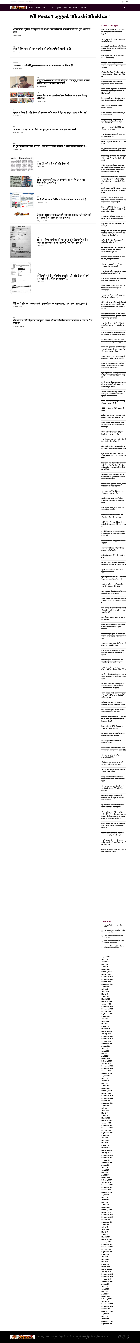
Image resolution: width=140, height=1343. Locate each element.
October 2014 (106, 1309)
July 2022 (104, 1078)
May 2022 (104, 1083)
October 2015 (106, 1279)
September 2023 (107, 1044)
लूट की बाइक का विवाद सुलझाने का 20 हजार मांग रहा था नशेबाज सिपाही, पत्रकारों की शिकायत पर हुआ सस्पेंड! (113, 384)
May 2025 (104, 994)
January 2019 (106, 1182)
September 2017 (107, 1222)
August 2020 (105, 1135)
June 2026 (105, 962)
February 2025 (106, 1001)
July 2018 (104, 1197)
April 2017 (105, 1234)
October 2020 (106, 1130)
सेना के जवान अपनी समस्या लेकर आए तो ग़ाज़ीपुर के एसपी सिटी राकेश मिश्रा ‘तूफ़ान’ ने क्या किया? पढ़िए (113, 842)
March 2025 (105, 999)
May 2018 (104, 1202)
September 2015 (107, 1281)
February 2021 (106, 1120)
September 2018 (107, 1192)
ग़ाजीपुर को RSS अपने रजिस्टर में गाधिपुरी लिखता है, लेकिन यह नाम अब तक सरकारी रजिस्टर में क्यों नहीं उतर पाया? (112, 366)
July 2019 (104, 1167)
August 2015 (105, 1284)
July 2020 (104, 1138)
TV (48, 7)
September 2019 (107, 1163)
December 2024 (107, 1006)
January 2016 (106, 1272)
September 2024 (107, 1014)
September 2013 (107, 1321)
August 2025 (105, 987)
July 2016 (104, 1257)
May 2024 (104, 1024)
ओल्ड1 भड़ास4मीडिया (95, 1336)
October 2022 (106, 1071)
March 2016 (105, 1267)
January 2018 (106, 1212)
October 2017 (106, 1220)
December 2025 (107, 977)
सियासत (83, 7)
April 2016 (105, 1264)
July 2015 (104, 1286)
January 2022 (106, 1093)
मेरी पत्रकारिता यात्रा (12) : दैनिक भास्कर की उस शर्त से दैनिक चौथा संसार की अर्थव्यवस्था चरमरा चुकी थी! (113, 250)
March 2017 (105, 1237)
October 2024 (106, 1011)
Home (31, 7)
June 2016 (105, 1259)
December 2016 (107, 1244)
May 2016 (104, 1262)
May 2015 (104, 1291)
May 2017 (104, 1232)
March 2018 (105, 1207)
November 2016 (107, 1247)
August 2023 (105, 1046)
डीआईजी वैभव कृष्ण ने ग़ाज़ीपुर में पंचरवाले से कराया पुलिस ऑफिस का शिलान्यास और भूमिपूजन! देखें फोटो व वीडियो (113, 394)
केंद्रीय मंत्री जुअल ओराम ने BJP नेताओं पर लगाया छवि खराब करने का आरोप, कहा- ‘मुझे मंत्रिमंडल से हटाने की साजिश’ (113, 349)
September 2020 (107, 1133)
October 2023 (106, 1041)
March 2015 (105, 1296)
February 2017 (106, 1239)
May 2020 (104, 1143)
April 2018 (105, 1205)
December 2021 (107, 1096)
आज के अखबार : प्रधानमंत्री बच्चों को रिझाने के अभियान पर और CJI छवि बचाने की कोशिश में (113, 601)
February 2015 (106, 1299)
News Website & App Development (100, 1338)
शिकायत (66, 1336)
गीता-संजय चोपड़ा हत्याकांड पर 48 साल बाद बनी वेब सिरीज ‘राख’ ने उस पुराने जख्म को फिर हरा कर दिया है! (113, 719)
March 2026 (105, 969)
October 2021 (106, 1101)
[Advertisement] (114, 888)
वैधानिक (70, 1336)
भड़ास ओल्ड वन (29, 2)
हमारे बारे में (78, 1336)
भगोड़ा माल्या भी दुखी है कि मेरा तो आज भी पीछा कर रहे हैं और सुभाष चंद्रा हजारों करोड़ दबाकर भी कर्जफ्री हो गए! (113, 477)
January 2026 (106, 974)
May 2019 (104, 1172)
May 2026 (104, 964)
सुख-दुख (59, 7)
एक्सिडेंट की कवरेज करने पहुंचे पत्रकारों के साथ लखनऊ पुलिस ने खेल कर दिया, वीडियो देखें (113, 74)
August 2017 (105, 1224)
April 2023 (105, 1056)
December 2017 (107, 1215)
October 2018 (106, 1190)
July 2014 (104, 1316)
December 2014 (107, 1304)
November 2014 (107, 1306)
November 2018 (107, 1187)
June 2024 (105, 1021)
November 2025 (107, 979)
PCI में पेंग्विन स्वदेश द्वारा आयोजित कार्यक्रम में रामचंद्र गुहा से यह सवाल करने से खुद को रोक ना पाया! (113, 533)
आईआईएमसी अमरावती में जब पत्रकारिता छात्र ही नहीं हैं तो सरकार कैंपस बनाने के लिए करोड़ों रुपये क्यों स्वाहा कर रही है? (113, 200)
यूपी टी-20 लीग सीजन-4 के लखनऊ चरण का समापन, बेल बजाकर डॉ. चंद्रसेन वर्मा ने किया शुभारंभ (113, 676)
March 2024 (105, 1029)
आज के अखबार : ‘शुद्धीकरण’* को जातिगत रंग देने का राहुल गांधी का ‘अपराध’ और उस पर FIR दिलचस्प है (113, 91)
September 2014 (107, 1311)
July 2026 (104, 959)
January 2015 (106, 1301)
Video (42, 1336)
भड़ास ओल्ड (21, 2)
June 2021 (105, 1110)
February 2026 (106, 972)
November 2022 (107, 1068)
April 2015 (105, 1294)
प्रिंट (53, 7)
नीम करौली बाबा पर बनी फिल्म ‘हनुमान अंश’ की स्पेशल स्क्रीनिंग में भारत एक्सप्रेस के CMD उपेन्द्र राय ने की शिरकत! (113, 686)
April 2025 (105, 996)
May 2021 (104, 1113)
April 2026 (105, 967)
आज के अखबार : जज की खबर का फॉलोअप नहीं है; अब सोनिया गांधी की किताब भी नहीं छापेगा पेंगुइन (113, 425)
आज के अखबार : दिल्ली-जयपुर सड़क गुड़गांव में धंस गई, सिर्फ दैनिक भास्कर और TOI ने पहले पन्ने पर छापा (113, 695)
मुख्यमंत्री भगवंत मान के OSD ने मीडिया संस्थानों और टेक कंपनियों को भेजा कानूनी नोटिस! (112, 500)
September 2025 (107, 984)
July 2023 (104, 1049)
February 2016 (106, 1269)
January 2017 (106, 1242)
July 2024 (104, 1019)
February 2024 (106, 1031)
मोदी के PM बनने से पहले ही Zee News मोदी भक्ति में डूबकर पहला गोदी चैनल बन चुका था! (113, 524)
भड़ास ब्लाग (13, 2)
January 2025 (106, 1004)
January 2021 (106, 1123)
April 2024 (105, 1026)
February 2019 (106, 1180)
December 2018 (107, 1185)
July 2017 (104, 1227)
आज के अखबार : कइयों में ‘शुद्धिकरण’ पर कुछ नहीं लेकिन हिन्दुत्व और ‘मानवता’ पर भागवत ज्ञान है (113, 190)
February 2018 (106, 1210)
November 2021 (107, 1098)
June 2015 (105, 1289)
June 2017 (105, 1229)
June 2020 (105, 1140)
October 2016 (106, 1249)
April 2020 (105, 1145)
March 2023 (105, 1058)
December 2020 (107, 1125)
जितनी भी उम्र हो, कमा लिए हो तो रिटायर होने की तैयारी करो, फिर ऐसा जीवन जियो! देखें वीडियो (113, 158)
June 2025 (105, 991)
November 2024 (107, 1009)
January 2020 (106, 1153)
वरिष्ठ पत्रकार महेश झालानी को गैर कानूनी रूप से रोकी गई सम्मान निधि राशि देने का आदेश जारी (112, 788)
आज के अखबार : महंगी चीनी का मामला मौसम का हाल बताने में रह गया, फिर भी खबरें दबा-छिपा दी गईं (113, 826)
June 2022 (105, 1081)
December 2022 (107, 1066)
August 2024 (105, 1016)
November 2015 (107, 1277)
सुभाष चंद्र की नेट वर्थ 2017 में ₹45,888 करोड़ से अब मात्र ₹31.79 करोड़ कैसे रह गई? (112, 325)
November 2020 (107, 1128)
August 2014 (105, 1314)
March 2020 (105, 1148)
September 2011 (107, 1324)
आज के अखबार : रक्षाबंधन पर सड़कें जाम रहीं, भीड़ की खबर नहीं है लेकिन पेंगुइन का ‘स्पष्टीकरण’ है (113, 288)
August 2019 (105, 1165)
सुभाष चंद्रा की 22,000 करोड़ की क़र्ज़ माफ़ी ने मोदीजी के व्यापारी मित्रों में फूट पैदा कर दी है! (113, 375)
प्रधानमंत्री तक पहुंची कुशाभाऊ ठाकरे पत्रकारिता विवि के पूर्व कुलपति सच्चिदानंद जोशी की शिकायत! (112, 798)
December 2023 (107, 1036)
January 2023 (106, 1063)
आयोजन (75, 7)
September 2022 (107, 1073)
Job (44, 7)
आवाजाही (37, 7)
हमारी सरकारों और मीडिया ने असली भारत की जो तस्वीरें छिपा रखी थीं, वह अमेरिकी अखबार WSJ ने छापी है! (113, 610)
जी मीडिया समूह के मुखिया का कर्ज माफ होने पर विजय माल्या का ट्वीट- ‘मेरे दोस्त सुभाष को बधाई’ (113, 636)
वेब (70, 7)
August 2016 (105, 1254)
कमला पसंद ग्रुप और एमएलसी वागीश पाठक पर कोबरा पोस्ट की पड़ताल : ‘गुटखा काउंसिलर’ (113, 627)
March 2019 (105, 1177)
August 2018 (105, 1195)
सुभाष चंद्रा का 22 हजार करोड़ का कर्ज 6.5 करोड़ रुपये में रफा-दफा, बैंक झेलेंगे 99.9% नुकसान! (113, 653)
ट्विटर (56, 1336)
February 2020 (106, 1150)
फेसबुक (52, 1336)
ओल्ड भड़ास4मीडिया (86, 1336)
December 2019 (107, 1155)
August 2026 (105, 957)
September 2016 (107, 1252)
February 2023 (106, 1061)
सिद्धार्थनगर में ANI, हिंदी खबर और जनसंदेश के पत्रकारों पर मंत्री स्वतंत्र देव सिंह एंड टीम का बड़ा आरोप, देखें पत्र (113, 209)
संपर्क (74, 1336)
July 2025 (104, 989)
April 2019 (105, 1175)
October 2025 (106, 982)
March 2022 (105, 1088)
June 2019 (105, 1170)
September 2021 (107, 1103)
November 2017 (107, 1217)
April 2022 (105, 1086)
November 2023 (107, 1039)
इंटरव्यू (65, 7)
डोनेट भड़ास (60, 1336)
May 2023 (104, 1053)
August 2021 (105, 1106)
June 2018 (105, 1200)
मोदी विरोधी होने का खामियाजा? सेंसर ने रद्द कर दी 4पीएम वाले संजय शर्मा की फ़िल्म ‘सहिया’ (112, 32)
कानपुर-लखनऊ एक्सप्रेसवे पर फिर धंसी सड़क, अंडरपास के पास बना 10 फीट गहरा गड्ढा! (112, 779)
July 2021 (104, 1108)
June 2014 (105, 1319)
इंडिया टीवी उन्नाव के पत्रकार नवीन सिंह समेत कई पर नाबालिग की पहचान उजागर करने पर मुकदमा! (113, 65)
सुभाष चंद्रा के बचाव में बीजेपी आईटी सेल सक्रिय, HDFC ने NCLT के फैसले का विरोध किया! (113, 456)
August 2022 (105, 1076)
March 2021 (105, 1118)
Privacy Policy (104, 1336)
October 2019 (106, 1160)
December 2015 (107, 1274)
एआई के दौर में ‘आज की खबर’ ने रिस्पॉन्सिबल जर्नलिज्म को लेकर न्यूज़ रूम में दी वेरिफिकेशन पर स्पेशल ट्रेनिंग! (113, 48)
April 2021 (105, 1115)
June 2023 (105, 1051)
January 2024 (106, 1034)
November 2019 (107, 1158)
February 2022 (106, 1091)
